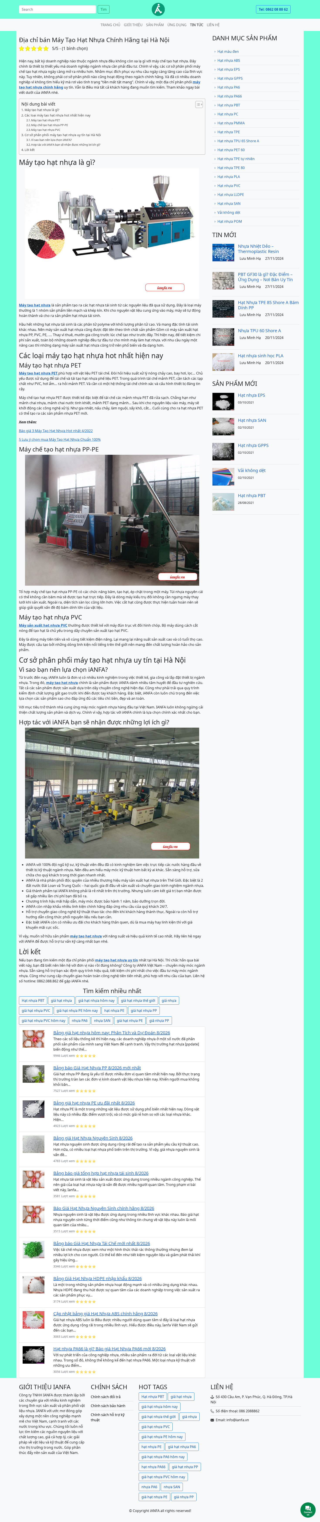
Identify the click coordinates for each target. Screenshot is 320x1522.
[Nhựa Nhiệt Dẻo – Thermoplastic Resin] (223, 252)
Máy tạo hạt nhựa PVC (45, 130)
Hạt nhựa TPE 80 (231, 167)
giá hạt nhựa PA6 (182, 1446)
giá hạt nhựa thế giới (138, 1000)
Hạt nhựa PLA (228, 176)
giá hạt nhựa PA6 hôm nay (163, 1456)
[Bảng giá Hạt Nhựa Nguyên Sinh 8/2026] (33, 1143)
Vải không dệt (228, 212)
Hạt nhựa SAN (229, 203)
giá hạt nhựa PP (144, 1010)
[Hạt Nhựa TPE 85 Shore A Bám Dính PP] (223, 308)
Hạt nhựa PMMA (231, 123)
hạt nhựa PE (114, 1010)
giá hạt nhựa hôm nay (96, 1000)
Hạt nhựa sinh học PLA (260, 356)
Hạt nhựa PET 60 (231, 149)
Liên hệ (213, 24)
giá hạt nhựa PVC (36, 1010)
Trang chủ (110, 24)
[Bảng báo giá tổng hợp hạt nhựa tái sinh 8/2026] (33, 1179)
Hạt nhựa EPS (228, 69)
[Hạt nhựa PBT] (223, 501)
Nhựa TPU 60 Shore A (259, 330)
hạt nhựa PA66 (153, 1466)
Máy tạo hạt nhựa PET (45, 120)
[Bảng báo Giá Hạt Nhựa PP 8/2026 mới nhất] (33, 1073)
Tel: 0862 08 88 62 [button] (273, 9)
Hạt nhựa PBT (33, 1000)
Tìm (104, 9)
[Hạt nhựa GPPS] (223, 451)
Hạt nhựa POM (229, 221)
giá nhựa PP (159, 1020)
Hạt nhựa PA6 (228, 87)
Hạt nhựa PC (227, 114)
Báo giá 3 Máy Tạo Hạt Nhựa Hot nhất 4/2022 (56, 430)
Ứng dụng (177, 24)
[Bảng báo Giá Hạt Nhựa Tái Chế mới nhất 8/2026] (33, 1249)
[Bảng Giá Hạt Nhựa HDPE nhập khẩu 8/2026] (33, 1284)
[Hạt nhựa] (158, 9)
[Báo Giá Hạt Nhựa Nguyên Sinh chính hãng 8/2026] (33, 1214)
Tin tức (196, 24)
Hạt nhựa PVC (228, 185)
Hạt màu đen (228, 51)
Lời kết (30, 150)
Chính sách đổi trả (106, 1396)
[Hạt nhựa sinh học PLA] (223, 361)
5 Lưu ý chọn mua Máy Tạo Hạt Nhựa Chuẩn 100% (60, 439)
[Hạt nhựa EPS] (223, 401)
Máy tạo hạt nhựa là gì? (42, 110)
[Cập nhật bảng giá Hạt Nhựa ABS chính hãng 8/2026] (33, 1319)
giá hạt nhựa (61, 1000)
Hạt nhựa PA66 (229, 96)
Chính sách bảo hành (108, 1405)
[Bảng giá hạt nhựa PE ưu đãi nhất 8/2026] (33, 1108)
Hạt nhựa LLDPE (230, 194)
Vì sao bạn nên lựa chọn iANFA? (51, 140)
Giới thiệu (133, 24)
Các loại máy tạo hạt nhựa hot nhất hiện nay (57, 115)
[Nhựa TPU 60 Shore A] (223, 336)
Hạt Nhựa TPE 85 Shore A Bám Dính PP (268, 305)
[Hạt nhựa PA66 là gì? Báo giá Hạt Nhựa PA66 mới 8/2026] (33, 1354)
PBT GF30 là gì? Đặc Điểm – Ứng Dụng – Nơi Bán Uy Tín (265, 276)
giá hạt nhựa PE (130, 1020)
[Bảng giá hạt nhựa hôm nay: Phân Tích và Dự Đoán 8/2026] (33, 1038)
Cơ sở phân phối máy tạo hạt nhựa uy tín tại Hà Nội (63, 135)
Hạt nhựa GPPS (230, 78)
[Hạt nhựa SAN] (223, 426)
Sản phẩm (155, 24)
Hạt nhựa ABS (228, 60)
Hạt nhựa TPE (228, 132)
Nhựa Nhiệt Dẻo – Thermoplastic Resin (258, 248)
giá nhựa (169, 1000)
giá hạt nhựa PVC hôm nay (43, 1020)
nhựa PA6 (80, 1020)
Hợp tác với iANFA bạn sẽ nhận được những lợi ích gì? (65, 145)
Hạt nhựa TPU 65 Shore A (238, 141)
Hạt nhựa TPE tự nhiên (236, 158)
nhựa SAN (102, 1020)
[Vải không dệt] (223, 476)
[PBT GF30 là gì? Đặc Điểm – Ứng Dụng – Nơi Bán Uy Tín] (223, 280)
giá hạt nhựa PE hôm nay (77, 1010)
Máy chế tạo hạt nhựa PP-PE (49, 125)
